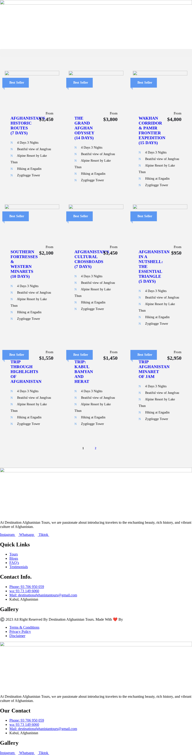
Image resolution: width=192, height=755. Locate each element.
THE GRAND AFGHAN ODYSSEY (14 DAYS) (84, 128)
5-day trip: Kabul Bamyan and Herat (83, 369)
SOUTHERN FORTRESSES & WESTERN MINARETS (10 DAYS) (24, 264)
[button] (96, 53)
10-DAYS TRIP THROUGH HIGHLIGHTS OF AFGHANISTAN (26, 369)
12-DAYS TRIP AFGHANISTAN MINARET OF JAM (154, 367)
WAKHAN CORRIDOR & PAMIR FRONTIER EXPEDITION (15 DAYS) (152, 130)
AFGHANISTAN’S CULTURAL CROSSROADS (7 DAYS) (91, 259)
